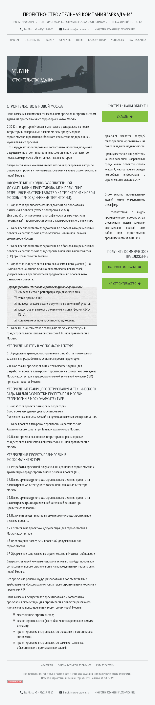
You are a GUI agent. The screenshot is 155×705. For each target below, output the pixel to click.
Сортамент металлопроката (74, 665)
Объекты (65, 40)
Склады (125, 116)
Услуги (50, 40)
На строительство (125, 283)
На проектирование (125, 267)
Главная (14, 40)
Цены (79, 40)
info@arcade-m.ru (79, 29)
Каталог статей (105, 665)
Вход (68, 685)
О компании (33, 40)
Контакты (118, 40)
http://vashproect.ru (108, 673)
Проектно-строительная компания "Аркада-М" (77, 14)
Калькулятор (97, 40)
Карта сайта (138, 40)
